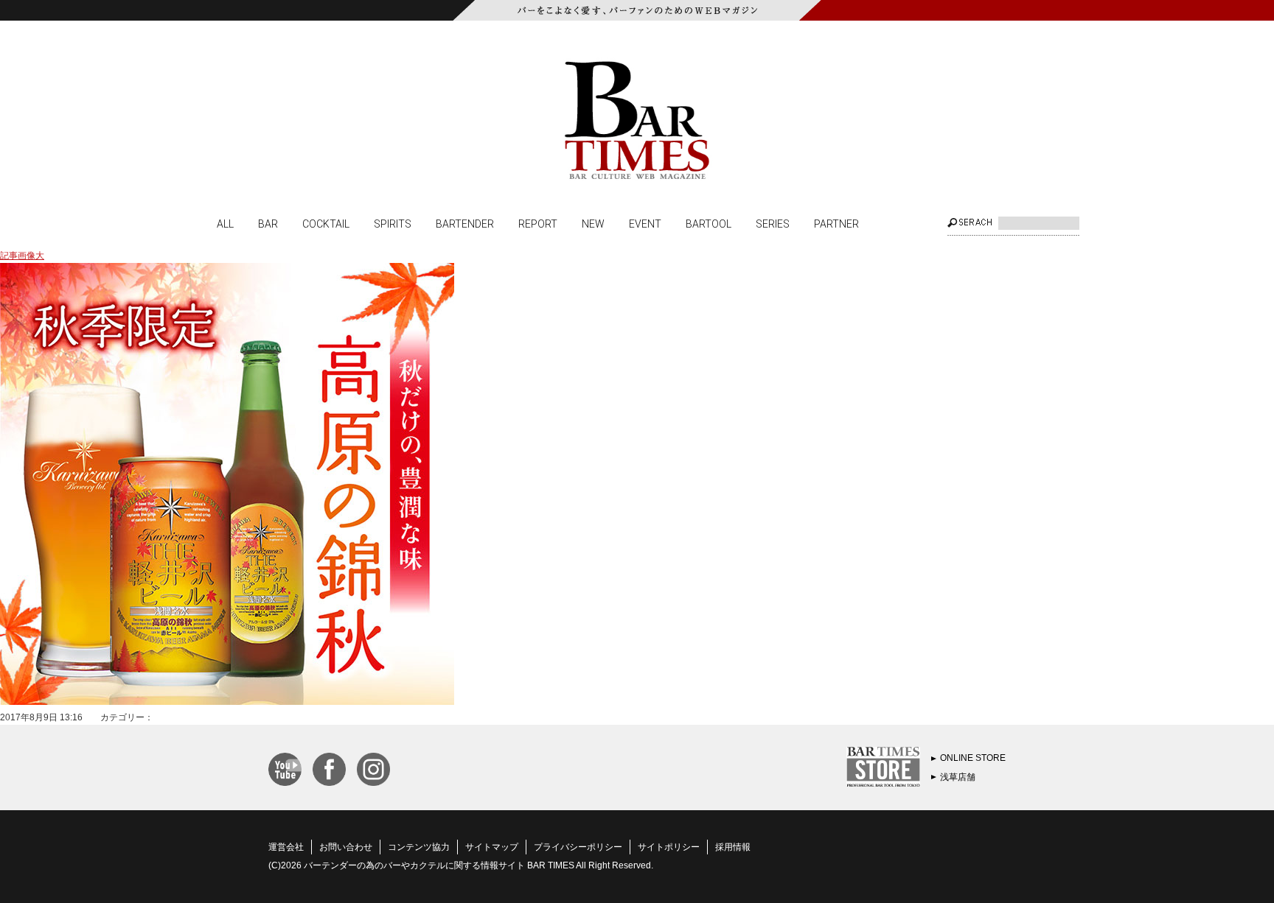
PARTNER (836, 223)
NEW (593, 223)
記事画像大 (22, 255)
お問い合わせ (345, 847)
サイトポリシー (669, 847)
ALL (225, 223)
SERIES (773, 223)
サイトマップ (491, 847)
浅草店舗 (957, 777)
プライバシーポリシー (578, 847)
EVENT (645, 223)
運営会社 (286, 847)
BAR (268, 223)
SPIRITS (392, 223)
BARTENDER (465, 223)
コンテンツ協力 (419, 847)
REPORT (537, 223)
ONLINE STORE (973, 758)
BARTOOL (708, 223)
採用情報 (733, 847)
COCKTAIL (325, 223)
